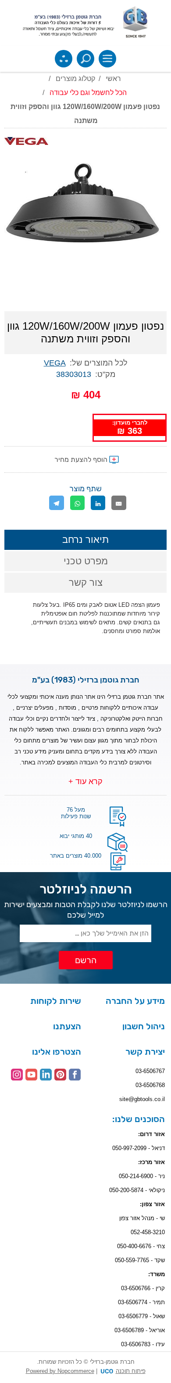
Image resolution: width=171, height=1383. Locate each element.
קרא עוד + (85, 781)
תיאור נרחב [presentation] (85, 539)
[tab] (85, 540)
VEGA (55, 363)
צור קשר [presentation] (86, 582)
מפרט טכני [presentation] (86, 561)
